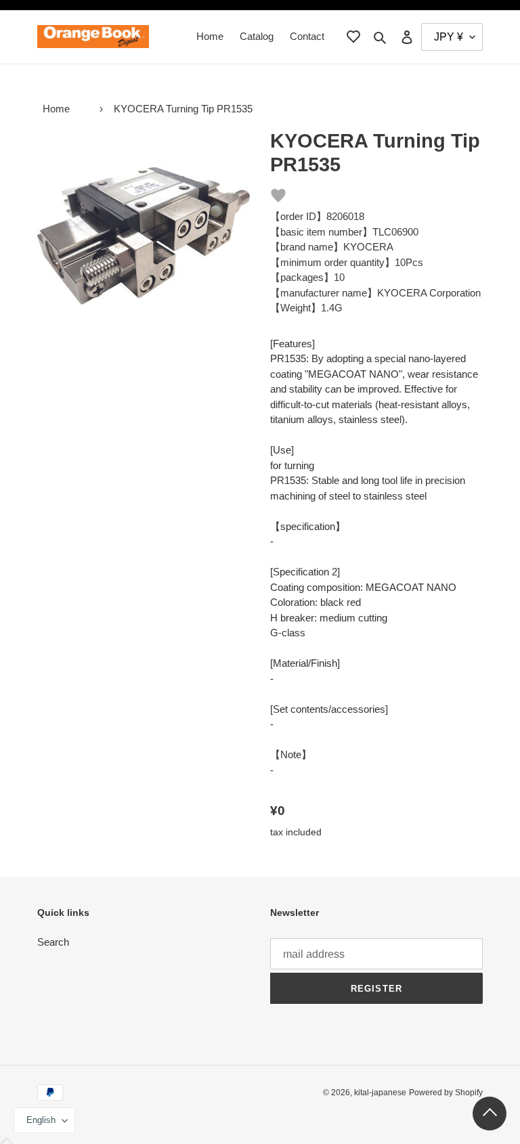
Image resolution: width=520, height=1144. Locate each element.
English (41, 1120)
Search (53, 942)
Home (56, 108)
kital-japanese (380, 1092)
